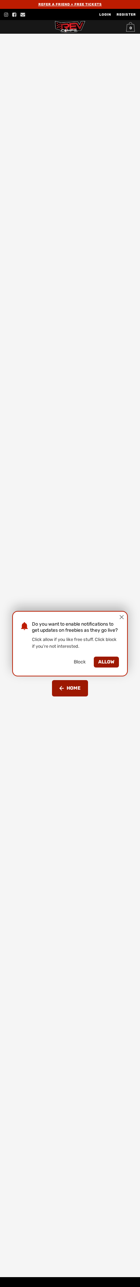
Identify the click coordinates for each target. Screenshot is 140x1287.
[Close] (122, 617)
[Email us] (22, 15)
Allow (106, 662)
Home (74, 688)
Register (126, 15)
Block (80, 662)
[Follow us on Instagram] (6, 15)
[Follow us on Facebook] (14, 15)
